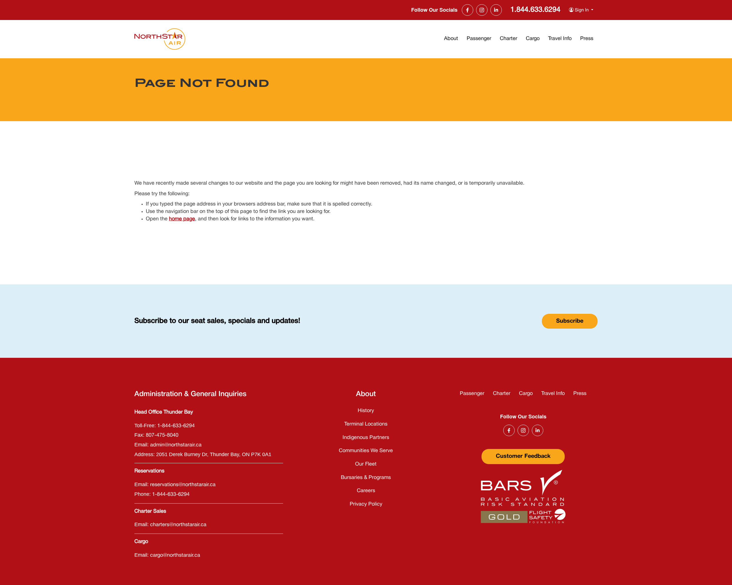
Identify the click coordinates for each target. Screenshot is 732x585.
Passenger (479, 38)
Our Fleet (366, 464)
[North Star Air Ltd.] (160, 39)
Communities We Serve (366, 450)
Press (586, 38)
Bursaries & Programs (366, 477)
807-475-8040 (162, 435)
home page (182, 219)
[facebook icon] (467, 10)
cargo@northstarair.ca (175, 555)
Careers (366, 490)
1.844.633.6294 (535, 10)
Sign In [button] (582, 10)
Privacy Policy (366, 504)
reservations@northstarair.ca (183, 484)
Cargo (533, 38)
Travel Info (560, 38)
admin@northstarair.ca (176, 445)
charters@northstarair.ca (178, 524)
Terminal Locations (365, 424)
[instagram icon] (482, 10)
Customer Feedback (523, 456)
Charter (508, 38)
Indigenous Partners (366, 437)
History (366, 410)
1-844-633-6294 (176, 426)
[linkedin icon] (496, 10)
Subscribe (569, 321)
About (451, 38)
